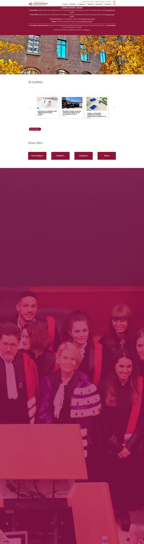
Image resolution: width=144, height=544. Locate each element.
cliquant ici (87, 30)
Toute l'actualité (34, 129)
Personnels (109, 1)
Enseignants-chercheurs (100, 1)
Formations (72, 4)
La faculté (64, 4)
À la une (39, 115)
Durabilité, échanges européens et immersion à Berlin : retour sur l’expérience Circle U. (72, 112)
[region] (72, 107)
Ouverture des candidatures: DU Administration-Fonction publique (47, 112)
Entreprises (108, 4)
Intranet (92, 1)
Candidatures (81, 4)
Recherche (90, 4)
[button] (30, 106)
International (99, 4)
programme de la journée (85, 21)
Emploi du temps (85, 1)
